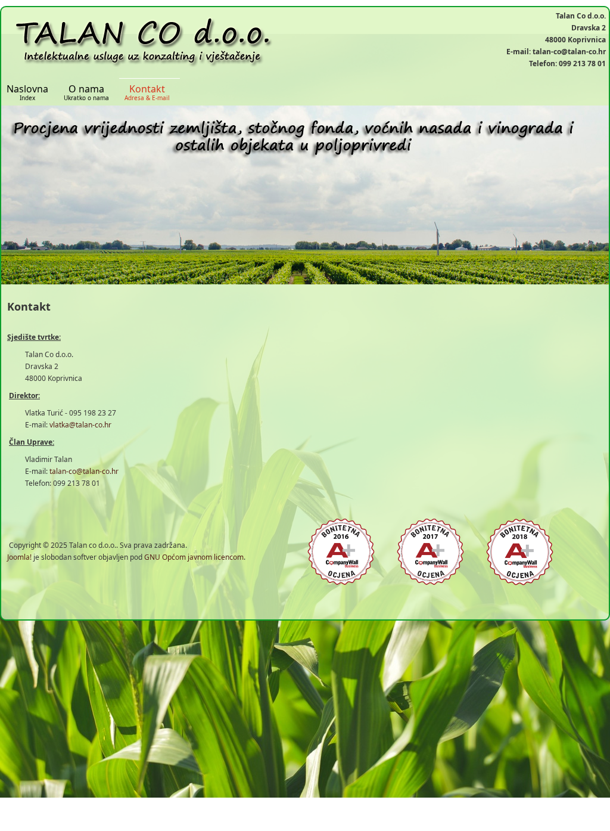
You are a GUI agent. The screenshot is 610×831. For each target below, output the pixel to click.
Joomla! (19, 557)
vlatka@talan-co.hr (80, 425)
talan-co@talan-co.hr (84, 471)
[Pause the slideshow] (572, 195)
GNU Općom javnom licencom (194, 557)
